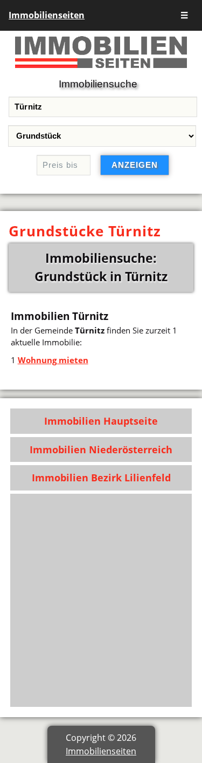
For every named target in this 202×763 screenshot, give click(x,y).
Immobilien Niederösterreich (101, 449)
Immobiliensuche (98, 84)
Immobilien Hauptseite (101, 420)
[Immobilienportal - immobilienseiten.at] (101, 70)
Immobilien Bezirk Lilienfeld (101, 477)
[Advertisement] (101, 600)
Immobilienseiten (47, 15)
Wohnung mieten (53, 360)
